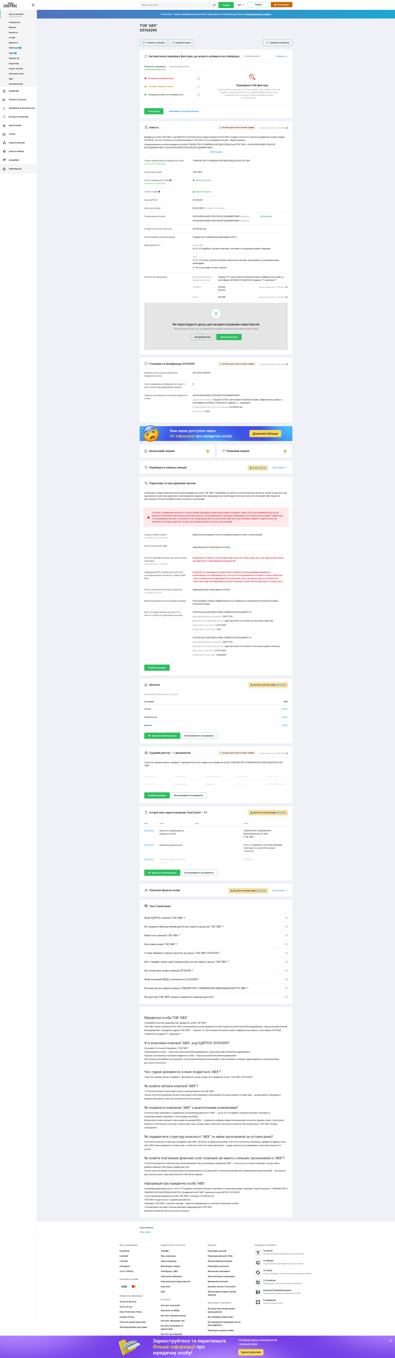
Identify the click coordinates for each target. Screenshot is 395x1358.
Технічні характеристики (133, 1322)
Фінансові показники (219, 1271)
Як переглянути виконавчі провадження (221, 1310)
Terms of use (126, 1307)
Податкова (14, 63)
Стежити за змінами (156, 43)
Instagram (125, 1266)
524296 (221, 287)
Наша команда (169, 1261)
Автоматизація (16, 84)
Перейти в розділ (157, 667)
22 (238, 402)
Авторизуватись (202, 337)
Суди (12, 53)
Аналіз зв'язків (16, 68)
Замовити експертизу (279, 43)
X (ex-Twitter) (126, 1271)
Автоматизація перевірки (221, 1276)
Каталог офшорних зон (173, 1320)
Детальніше (266, 216)
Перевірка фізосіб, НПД (220, 1256)
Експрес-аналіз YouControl (222, 1286)
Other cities (145, 1232)
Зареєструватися (251, 1352)
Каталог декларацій (171, 1334)
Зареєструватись (229, 337)
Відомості (13, 43)
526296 (221, 290)
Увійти (258, 4)
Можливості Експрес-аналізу (184, 111)
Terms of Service (128, 1301)
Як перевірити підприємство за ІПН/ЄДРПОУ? (224, 1324)
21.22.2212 (149, 831)
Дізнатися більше (265, 433)
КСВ (163, 1291)
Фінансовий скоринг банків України (222, 1293)
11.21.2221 (149, 845)
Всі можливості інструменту (199, 735)
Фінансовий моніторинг (220, 1261)
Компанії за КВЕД (170, 1310)
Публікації (15, 48)
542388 (221, 297)
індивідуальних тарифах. (258, 14)
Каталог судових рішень (173, 1315)
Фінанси (12, 27)
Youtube (124, 1261)
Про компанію (168, 1256)
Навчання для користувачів (175, 1281)
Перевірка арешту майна (221, 1330)
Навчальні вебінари (171, 1276)
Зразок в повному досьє (164, 735)
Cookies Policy (127, 1317)
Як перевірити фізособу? (220, 1317)
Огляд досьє (14, 22)
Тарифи (165, 1251)
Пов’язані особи (16, 74)
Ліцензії (14, 58)
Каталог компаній (170, 1305)
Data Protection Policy (131, 1312)
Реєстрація (282, 4)
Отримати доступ (259, 468)
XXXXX (285, 709)
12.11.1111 (149, 859)
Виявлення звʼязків (218, 1281)
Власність (13, 32)
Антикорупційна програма (133, 1327)
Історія (12, 37)
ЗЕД (11, 79)
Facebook (124, 1251)
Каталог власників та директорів (172, 1327)
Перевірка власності (218, 1266)
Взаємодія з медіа (170, 1266)
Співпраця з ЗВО (169, 1271)
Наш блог (165, 1286)
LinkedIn (124, 1256)
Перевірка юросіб (217, 1251)
